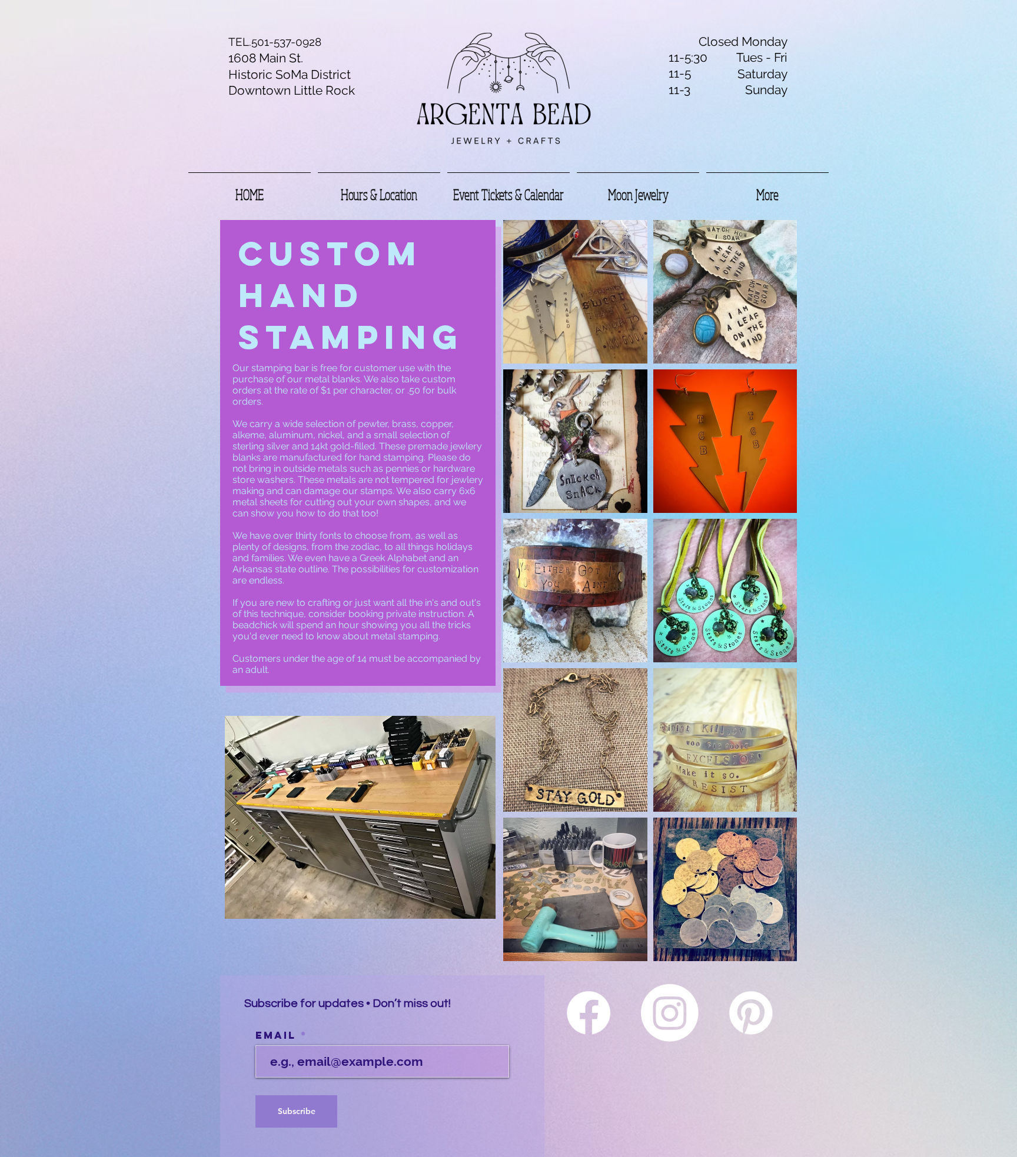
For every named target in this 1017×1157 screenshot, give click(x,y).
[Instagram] (670, 1013)
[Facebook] (588, 1013)
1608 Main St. (265, 58)
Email (278, 1035)
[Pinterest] (751, 1013)
